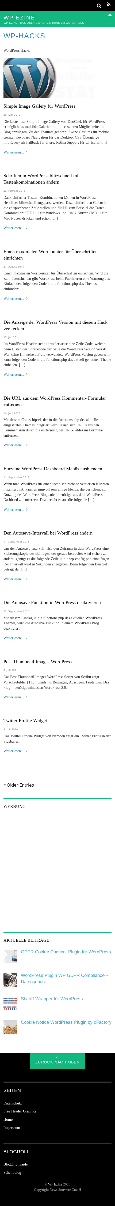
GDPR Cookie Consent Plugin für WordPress (66, 951)
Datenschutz (12, 1103)
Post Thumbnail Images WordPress (37, 661)
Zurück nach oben (57, 1062)
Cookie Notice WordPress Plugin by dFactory (66, 1022)
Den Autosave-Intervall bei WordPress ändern (48, 533)
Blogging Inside (15, 1164)
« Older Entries (18, 785)
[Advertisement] (57, 872)
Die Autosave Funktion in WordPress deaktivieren (52, 602)
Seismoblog (12, 1173)
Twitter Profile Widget (25, 720)
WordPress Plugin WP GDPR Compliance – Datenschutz (64, 978)
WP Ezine (55, 1184)
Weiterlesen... (13, 152)
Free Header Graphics (19, 1111)
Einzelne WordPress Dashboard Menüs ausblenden (52, 468)
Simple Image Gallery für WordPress (39, 106)
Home (8, 1120)
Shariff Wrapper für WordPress (52, 998)
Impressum (11, 1128)
